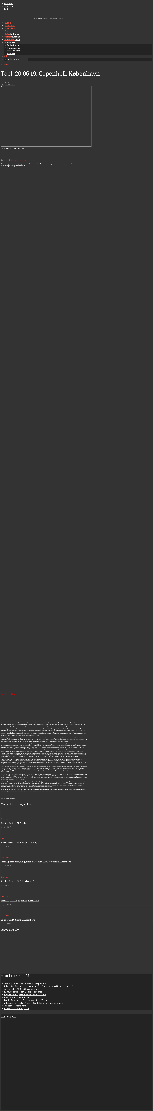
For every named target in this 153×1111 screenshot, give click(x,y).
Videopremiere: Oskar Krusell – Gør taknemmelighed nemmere (33, 1003)
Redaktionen (13, 45)
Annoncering (13, 48)
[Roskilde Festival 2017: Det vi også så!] (6, 874)
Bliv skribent (13, 50)
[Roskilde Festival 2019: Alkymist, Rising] (6, 835)
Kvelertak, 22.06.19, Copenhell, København (20, 900)
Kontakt (11, 53)
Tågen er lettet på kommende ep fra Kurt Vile (25, 994)
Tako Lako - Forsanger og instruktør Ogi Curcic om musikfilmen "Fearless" (38, 986)
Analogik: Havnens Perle (15, 1005)
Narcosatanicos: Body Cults (16, 1008)
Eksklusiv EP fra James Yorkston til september (25, 983)
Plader (7, 34)
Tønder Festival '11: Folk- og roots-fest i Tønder (26, 1000)
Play (2, 694)
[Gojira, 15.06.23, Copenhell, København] (6, 912)
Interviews (9, 39)
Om (5, 42)
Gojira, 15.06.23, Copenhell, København (18, 920)
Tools (36, 723)
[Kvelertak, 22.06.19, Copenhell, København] (6, 893)
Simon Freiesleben (19, 160)
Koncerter (8, 36)
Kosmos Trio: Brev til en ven (17, 997)
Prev (7, 694)
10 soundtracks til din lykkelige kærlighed (23, 991)
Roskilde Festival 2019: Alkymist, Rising (19, 842)
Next (13, 694)
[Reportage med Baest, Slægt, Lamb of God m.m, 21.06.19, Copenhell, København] (6, 854)
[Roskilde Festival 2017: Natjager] (6, 816)
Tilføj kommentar (8, 84)
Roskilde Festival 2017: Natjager (15, 823)
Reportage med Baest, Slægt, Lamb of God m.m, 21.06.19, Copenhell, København (36, 861)
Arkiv (7, 56)
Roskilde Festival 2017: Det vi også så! (17, 881)
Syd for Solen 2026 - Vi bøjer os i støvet (22, 989)
